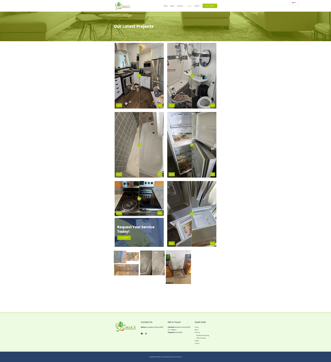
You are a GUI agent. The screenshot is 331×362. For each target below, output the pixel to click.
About (172, 6)
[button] (183, 6)
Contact (196, 6)
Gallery (189, 6)
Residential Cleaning (202, 335)
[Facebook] (142, 334)
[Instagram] (146, 334)
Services (179, 6)
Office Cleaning (201, 338)
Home (165, 6)
